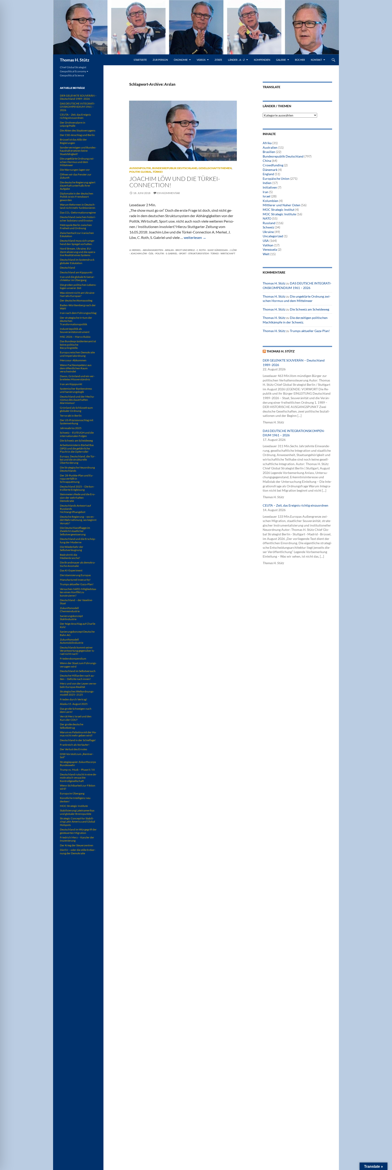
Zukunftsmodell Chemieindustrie (70, 609)
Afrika (267, 143)
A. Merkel (135, 250)
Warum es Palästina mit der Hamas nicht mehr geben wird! (78, 734)
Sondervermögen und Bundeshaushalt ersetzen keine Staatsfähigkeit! (78, 151)
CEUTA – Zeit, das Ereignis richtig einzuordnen (295, 505)
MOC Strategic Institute (279, 214)
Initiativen (270, 187)
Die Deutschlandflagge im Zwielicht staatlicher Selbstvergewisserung (75, 531)
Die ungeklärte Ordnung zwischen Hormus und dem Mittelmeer (77, 162)
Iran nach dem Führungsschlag (78, 313)
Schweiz (268, 227)
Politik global (140, 171)
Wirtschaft (227, 253)
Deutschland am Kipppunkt (76, 272)
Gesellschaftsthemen (215, 168)
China (267, 161)
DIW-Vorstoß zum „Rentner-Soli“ (76, 755)
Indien (267, 183)
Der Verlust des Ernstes (73, 749)
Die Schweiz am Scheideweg (309, 309)
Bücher (300, 59)
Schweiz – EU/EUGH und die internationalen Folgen (77, 434)
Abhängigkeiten (153, 250)
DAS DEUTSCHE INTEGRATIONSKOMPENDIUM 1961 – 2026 (77, 107)
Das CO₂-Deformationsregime (78, 212)
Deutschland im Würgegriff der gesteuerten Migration (78, 831)
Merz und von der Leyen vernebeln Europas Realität (78, 685)
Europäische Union (276, 178)
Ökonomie (181, 59)
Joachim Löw (139, 253)
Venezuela (270, 249)
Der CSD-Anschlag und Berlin (77, 135)
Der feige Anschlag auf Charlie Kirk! (77, 625)
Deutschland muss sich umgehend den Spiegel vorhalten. (77, 242)
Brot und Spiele (185, 250)
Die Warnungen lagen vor (75, 169)
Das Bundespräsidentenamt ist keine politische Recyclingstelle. (78, 345)
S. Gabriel (171, 253)
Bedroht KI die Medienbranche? (70, 556)
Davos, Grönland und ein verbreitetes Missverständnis (77, 377)
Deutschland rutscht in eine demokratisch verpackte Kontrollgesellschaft (78, 778)
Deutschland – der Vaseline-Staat (76, 601)
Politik (159, 253)
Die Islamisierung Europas (75, 575)
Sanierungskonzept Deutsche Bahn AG (77, 633)
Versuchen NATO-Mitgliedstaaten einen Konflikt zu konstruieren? (78, 592)
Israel (266, 196)
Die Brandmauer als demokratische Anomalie (77, 564)
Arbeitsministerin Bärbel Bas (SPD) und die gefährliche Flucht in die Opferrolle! (77, 448)
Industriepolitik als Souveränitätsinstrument (74, 330)
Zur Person (160, 59)
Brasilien (269, 152)
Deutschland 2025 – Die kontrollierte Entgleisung (77, 488)
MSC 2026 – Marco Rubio (75, 336)
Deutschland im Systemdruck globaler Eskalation (77, 261)
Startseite (140, 59)
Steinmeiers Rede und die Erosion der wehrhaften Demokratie (77, 497)
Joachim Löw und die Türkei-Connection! (174, 182)
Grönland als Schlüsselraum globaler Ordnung (76, 409)
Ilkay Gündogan (218, 250)
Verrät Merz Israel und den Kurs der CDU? (75, 718)
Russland (269, 223)
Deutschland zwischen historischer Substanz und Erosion (78, 218)
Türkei (158, 171)
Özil (151, 253)
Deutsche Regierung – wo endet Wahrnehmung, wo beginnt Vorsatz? (78, 520)
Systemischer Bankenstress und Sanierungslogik (76, 390)
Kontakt (316, 59)
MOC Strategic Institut (278, 209)
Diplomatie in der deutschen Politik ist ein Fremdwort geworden (76, 197)
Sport (182, 253)
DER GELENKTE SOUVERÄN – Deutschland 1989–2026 (78, 97)
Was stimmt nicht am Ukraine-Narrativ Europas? (77, 294)
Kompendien (262, 59)
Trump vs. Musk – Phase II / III (77, 769)
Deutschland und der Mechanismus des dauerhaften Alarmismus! (77, 400)
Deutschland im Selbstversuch (78, 671)
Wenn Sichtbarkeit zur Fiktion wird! (77, 787)
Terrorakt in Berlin (71, 415)
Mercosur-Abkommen (73, 360)
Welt (266, 254)
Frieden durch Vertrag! (73, 699)
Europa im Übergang (72, 793)
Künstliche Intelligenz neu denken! (75, 799)
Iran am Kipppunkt (71, 384)
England (268, 174)
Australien (270, 147)
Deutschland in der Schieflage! (78, 740)
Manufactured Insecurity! (75, 579)
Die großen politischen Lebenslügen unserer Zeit (78, 286)
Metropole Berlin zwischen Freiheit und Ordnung (76, 226)
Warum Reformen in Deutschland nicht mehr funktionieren (77, 206)
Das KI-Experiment (71, 570)
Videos (201, 59)
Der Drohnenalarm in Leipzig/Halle (72, 124)
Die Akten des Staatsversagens (77, 130)
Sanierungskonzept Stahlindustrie (71, 617)
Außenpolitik (140, 168)
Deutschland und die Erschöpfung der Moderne (78, 540)
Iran (265, 192)
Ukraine (268, 232)
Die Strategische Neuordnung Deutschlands (77, 469)
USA (266, 241)
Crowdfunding (273, 165)
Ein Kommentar (168, 193)
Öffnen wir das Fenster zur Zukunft (75, 176)
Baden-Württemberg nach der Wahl (78, 306)
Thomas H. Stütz (74, 59)
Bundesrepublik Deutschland (174, 168)
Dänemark (270, 170)
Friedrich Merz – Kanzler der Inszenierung (77, 839)
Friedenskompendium (73, 658)
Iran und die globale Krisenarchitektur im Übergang (77, 278)
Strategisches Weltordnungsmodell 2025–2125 (77, 693)
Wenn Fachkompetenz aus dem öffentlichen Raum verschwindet (75, 368)
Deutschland (67, 267)
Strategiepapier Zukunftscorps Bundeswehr (78, 763)
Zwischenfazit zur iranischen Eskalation (77, 234)
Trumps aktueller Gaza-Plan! (310, 331)
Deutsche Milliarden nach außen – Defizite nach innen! (77, 677)
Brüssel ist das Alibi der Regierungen (73, 141)
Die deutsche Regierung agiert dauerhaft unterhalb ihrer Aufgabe (77, 186)
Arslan (169, 250)
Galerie (281, 59)
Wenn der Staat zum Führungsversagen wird (78, 664)
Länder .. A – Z (236, 59)
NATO (267, 218)
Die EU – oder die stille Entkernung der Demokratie (78, 851)
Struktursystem (198, 253)
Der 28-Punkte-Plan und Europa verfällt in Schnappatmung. (76, 479)
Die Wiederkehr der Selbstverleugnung (71, 548)
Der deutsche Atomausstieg (76, 300)
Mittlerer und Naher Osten (281, 205)
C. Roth (201, 250)
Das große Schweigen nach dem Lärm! (75, 710)
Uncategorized (273, 236)
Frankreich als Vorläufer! (74, 744)
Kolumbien (270, 201)
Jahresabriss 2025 (70, 428)
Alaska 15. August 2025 (74, 704)
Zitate (218, 59)
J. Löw (233, 250)
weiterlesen (195, 237)
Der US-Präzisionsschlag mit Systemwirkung (76, 421)
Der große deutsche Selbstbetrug (71, 726)
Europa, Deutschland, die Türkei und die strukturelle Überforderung (77, 460)
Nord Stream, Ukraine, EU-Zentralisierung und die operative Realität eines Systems (78, 252)
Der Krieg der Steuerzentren (76, 845)
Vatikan (268, 245)
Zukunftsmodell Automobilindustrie (71, 641)
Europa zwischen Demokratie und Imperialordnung (77, 354)
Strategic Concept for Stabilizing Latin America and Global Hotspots (77, 822)
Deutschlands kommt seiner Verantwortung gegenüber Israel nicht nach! (77, 651)
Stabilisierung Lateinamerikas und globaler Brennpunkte (77, 812)
